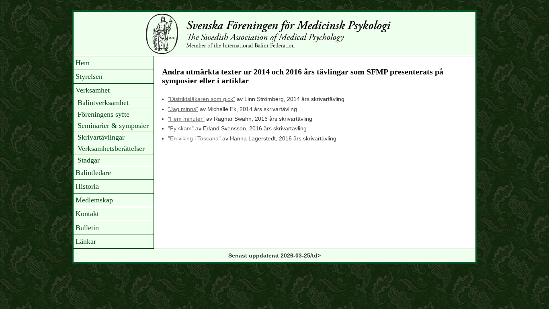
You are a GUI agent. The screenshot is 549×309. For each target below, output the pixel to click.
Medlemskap (94, 200)
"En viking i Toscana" (194, 138)
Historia (87, 186)
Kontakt (87, 214)
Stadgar (89, 160)
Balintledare (93, 173)
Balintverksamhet (103, 103)
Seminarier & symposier (113, 126)
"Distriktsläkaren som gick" (201, 99)
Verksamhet (93, 90)
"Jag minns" (183, 109)
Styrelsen (89, 76)
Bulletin (87, 228)
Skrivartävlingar (101, 137)
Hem (83, 63)
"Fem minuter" (186, 118)
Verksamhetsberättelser (111, 148)
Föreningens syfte (103, 114)
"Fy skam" (181, 128)
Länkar (86, 241)
